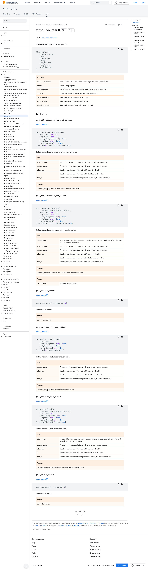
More (72, 3)
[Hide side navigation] (26, 566)
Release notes (95, 546)
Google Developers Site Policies (69, 525)
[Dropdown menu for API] (49, 2)
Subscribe (122, 565)
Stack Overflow (95, 549)
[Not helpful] (122, 24)
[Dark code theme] (118, 49)
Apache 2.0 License (40, 525)
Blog (33, 543)
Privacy (40, 565)
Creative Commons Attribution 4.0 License (90, 523)
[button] (14, 35)
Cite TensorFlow (95, 556)
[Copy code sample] (122, 49)
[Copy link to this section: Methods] (49, 114)
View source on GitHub (49, 38)
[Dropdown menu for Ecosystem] (65, 2)
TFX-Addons (37, 14)
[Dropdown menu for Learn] (40, 2)
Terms (34, 565)
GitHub (134, 3)
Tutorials (17, 14)
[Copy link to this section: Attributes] (46, 77)
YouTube (35, 556)
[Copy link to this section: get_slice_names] (56, 474)
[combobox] (101, 3)
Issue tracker (94, 543)
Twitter (34, 553)
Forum (34, 546)
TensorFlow (39, 25)
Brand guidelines (95, 553)
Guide (26, 14)
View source (41, 125)
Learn (35, 3)
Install (27, 3)
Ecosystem (58, 3)
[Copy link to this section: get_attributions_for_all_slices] (74, 120)
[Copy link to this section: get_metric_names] (57, 290)
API (46, 3)
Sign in (143, 2)
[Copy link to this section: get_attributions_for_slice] (68, 196)
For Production (10, 9)
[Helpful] (118, 24)
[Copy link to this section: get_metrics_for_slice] (63, 397)
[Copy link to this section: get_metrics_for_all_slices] (69, 327)
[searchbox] (15, 21)
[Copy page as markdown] (70, 30)
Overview (6, 14)
